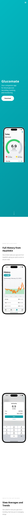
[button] (25, 2)
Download (8, 98)
